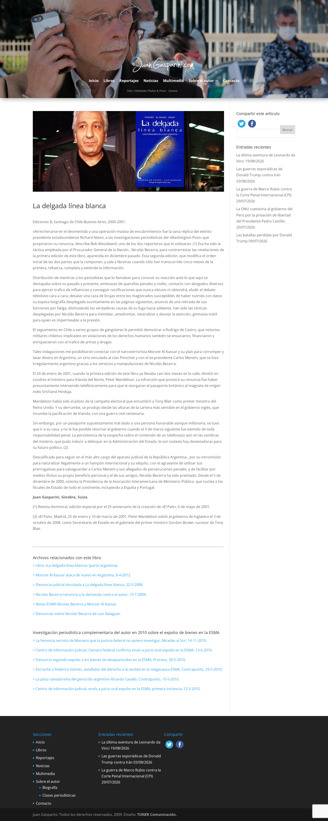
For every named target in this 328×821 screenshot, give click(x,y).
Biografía (49, 787)
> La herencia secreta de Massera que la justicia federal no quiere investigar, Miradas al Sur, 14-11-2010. (120, 640)
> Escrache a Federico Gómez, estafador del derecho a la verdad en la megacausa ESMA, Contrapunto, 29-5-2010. (127, 669)
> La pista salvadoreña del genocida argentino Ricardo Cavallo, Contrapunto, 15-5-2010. (106, 679)
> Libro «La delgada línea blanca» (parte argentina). (75, 565)
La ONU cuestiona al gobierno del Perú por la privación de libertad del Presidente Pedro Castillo (264, 214)
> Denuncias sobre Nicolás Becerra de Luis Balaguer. (77, 613)
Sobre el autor (201, 80)
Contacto (231, 80)
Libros (109, 80)
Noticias (150, 80)
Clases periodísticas (59, 795)
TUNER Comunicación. (157, 814)
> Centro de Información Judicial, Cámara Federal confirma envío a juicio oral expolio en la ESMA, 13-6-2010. (123, 650)
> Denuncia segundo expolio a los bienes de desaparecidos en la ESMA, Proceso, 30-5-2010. (109, 659)
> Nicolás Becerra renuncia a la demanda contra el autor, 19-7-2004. (90, 594)
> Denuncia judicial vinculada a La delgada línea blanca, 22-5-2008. (88, 584)
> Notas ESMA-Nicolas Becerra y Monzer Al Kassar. (75, 604)
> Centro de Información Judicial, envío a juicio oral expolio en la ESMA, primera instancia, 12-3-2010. (117, 688)
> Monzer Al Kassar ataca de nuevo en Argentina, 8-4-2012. (82, 575)
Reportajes (129, 80)
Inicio (94, 80)
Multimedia (173, 80)
